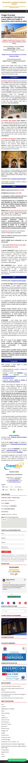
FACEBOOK (20, 452)
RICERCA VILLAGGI (5, 728)
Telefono (3, 542)
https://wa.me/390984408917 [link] (9, 376)
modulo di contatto (11, 207)
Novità (2, 754)
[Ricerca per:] (14, 611)
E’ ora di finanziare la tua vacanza (8, 692)
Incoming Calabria (5, 749)
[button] (26, 11)
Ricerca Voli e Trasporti (6, 724)
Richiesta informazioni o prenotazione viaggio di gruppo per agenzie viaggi (13, 746)
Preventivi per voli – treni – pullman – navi (10, 741)
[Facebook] (2, 603)
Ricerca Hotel (4, 726)
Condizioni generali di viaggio (18, 178)
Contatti (3, 756)
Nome (2, 533)
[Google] (20, 603)
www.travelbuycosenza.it (15, 481)
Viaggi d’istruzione (5, 752)
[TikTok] (14, 603)
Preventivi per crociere (6, 737)
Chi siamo (3, 706)
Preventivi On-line (5, 735)
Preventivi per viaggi (5, 739)
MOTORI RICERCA (5, 722)
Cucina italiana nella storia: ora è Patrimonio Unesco (12, 698)
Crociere (3, 715)
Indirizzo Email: (4, 547)
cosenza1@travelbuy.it (8, 378)
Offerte (2, 711)
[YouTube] (25, 603)
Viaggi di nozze (4, 717)
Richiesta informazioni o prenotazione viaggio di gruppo (13, 744)
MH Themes (22, 761)
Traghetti (3, 733)
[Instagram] (8, 603)
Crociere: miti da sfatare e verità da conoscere (11, 686)
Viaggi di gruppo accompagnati (7, 708)
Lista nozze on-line (5, 719)
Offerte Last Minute (5, 713)
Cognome (3, 538)
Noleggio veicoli (4, 730)
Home (2, 704)
